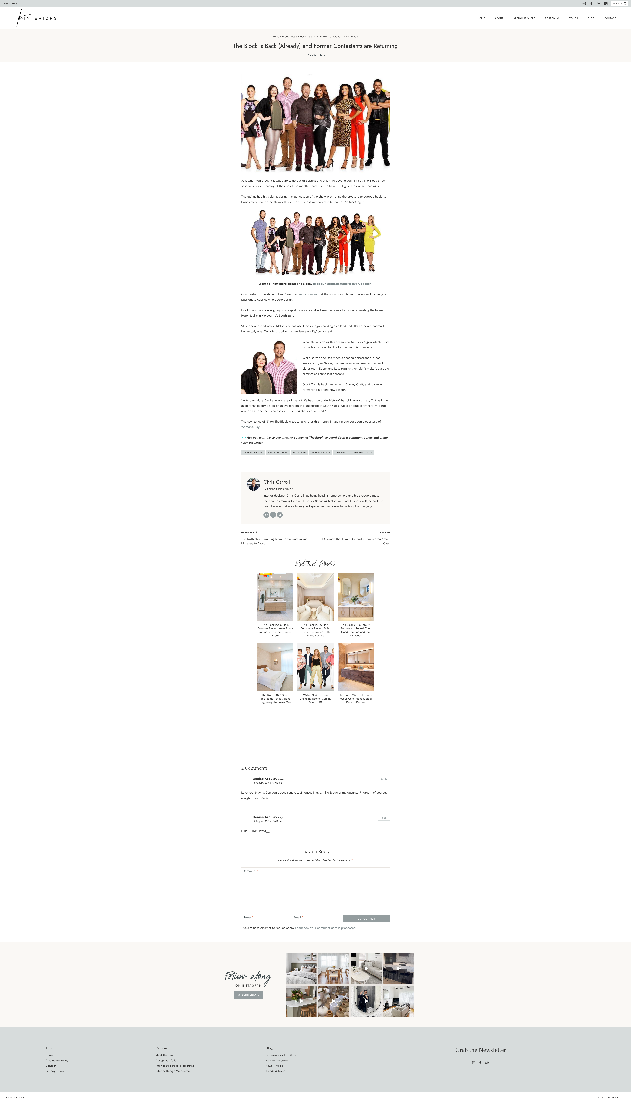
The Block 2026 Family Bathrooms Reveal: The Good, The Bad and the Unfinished (355, 630)
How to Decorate (277, 1060)
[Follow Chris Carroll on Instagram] (273, 515)
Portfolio (552, 18)
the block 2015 (363, 452)
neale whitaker (278, 452)
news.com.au (308, 294)
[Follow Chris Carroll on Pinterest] (280, 515)
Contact (610, 18)
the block (342, 452)
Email (298, 917)
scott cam (299, 452)
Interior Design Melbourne (173, 1071)
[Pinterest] (598, 3)
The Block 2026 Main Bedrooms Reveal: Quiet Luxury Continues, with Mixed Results (315, 630)
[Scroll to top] (622, 1060)
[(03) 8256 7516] (605, 3)
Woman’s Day (250, 427)
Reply (384, 779)
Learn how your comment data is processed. (325, 928)
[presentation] (275, 597)
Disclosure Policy (57, 1060)
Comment (251, 871)
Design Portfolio (166, 1060)
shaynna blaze (321, 452)
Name (248, 917)
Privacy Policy (55, 1071)
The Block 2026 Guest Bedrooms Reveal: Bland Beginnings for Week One (275, 698)
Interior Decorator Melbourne (175, 1065)
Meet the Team (165, 1055)
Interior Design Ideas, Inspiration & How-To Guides (311, 36)
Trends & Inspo (275, 1071)
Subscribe (10, 3)
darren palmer (253, 452)
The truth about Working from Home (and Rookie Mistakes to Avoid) (274, 538)
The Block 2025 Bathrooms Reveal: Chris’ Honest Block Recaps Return (355, 698)
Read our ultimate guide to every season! (343, 284)
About (499, 18)
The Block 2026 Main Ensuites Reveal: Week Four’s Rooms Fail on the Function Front (275, 630)
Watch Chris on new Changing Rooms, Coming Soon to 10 (315, 698)
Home (481, 18)
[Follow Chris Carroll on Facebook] (266, 515)
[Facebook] (591, 3)
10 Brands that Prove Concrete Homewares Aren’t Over (356, 538)
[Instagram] (584, 3)
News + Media (350, 36)
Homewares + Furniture (281, 1055)
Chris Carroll (276, 481)
